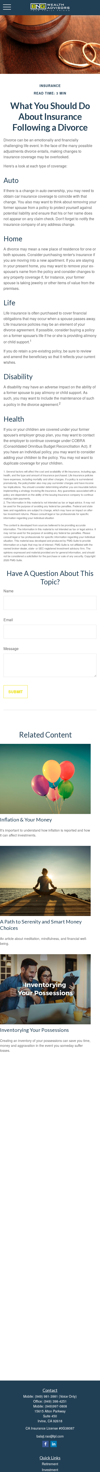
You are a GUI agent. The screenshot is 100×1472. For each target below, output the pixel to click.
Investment (50, 1469)
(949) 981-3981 (46, 1396)
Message (11, 648)
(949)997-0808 (56, 1406)
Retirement (50, 1463)
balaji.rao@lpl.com (50, 1436)
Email (8, 619)
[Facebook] (45, 1444)
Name (8, 591)
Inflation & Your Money (26, 819)
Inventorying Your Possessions (34, 1030)
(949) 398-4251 (55, 1401)
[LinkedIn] (53, 1444)
